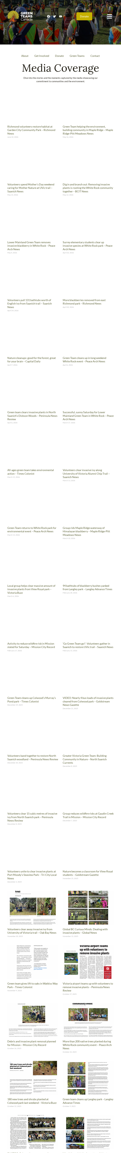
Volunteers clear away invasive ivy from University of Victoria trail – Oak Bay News (31, 931)
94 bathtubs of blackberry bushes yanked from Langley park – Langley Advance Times (87, 587)
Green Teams (77, 55)
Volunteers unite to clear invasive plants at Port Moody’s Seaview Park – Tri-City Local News (32, 875)
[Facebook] (48, 16)
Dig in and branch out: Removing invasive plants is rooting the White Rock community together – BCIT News (88, 188)
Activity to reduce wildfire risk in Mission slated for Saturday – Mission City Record (31, 645)
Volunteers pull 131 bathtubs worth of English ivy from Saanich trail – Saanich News (29, 303)
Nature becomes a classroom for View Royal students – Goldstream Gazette (88, 873)
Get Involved (41, 55)
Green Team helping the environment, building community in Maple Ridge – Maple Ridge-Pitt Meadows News (88, 130)
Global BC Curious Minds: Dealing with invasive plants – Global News (85, 931)
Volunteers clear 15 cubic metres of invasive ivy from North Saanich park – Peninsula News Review (32, 817)
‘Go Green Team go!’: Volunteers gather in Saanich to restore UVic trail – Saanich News (88, 645)
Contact (95, 55)
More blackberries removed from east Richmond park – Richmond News (84, 301)
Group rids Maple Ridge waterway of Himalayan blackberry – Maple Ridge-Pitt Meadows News (86, 531)
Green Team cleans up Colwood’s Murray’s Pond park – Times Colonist (31, 699)
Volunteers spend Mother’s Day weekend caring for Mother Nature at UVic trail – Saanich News (30, 188)
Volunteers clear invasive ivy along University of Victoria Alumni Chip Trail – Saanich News (86, 473)
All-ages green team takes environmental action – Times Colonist (30, 471)
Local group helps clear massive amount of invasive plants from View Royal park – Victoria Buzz (31, 589)
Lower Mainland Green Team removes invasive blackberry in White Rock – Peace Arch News (31, 246)
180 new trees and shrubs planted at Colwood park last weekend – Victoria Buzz (32, 1101)
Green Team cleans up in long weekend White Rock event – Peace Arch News (84, 359)
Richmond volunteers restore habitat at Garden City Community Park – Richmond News (31, 130)
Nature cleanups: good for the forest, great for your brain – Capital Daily (31, 359)
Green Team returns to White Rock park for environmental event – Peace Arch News (31, 529)
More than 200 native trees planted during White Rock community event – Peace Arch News (87, 1045)
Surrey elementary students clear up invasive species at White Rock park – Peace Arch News (87, 246)
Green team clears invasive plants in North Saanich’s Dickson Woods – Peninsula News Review (32, 416)
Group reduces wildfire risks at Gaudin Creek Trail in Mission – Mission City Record (88, 815)
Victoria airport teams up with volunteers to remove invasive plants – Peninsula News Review (88, 987)
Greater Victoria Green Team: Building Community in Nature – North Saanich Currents (85, 759)
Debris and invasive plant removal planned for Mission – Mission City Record (31, 1043)
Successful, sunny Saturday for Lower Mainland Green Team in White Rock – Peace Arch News (88, 416)
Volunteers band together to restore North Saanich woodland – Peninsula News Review (32, 757)
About (24, 55)
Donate (59, 55)
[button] (110, 16)
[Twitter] (54, 16)
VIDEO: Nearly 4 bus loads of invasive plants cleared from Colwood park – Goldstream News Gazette (88, 701)
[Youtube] (60, 16)
